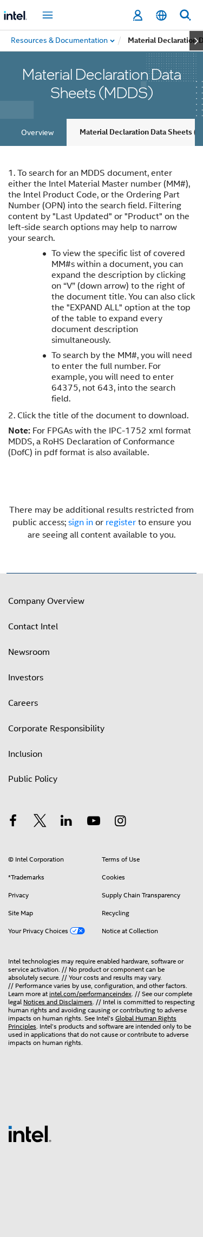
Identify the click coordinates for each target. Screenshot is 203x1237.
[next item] (196, 40)
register (121, 522)
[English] (161, 15)
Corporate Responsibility (56, 728)
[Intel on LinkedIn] (66, 822)
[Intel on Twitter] (40, 822)
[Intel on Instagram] (120, 822)
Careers (23, 703)
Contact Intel (33, 626)
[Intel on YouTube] (93, 822)
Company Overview (46, 601)
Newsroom (29, 652)
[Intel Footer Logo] (29, 1133)
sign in (80, 522)
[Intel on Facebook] (13, 822)
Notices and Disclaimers (58, 1002)
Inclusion (25, 754)
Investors (25, 677)
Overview (37, 132)
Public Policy (32, 779)
